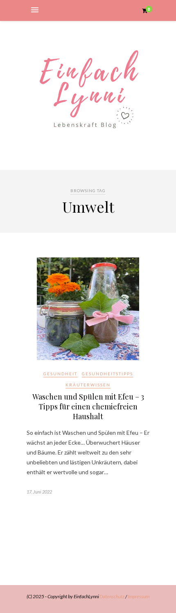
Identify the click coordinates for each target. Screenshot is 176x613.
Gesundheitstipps (107, 373)
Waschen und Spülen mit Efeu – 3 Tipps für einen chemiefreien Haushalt (88, 406)
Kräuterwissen (88, 384)
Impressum (138, 596)
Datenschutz (111, 596)
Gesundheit (60, 373)
